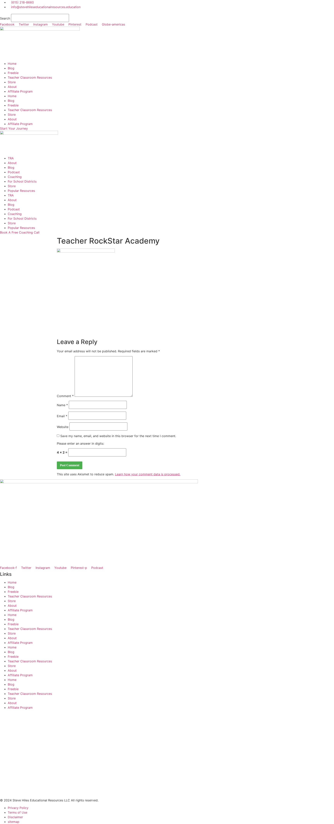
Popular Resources (21, 191)
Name (62, 405)
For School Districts (22, 181)
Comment (65, 396)
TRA (11, 158)
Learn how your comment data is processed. (147, 474)
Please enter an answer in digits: (80, 443)
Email (62, 416)
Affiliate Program (20, 91)
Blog (11, 68)
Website (62, 426)
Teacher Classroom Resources (30, 77)
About (12, 87)
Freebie (13, 73)
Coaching (15, 177)
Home (12, 63)
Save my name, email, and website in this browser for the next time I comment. (118, 435)
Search (5, 18)
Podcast (14, 172)
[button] (167, 11)
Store (12, 82)
